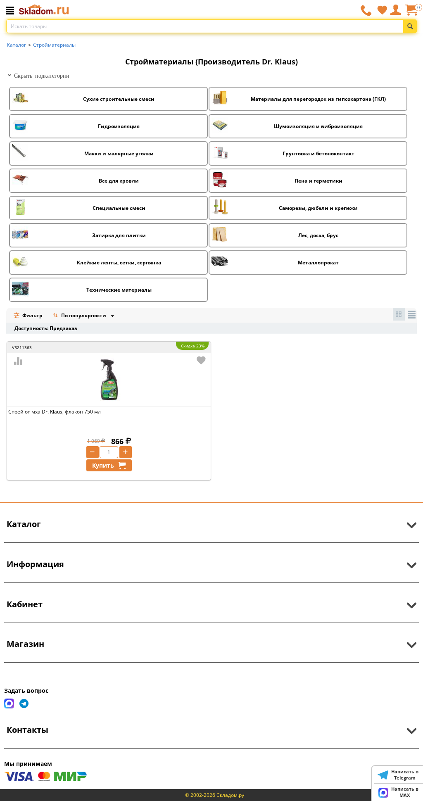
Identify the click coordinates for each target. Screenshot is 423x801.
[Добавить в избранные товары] (201, 360)
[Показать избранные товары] (382, 10)
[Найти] (410, 26)
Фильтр (32, 315)
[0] (411, 13)
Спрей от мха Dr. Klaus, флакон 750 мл (54, 411)
